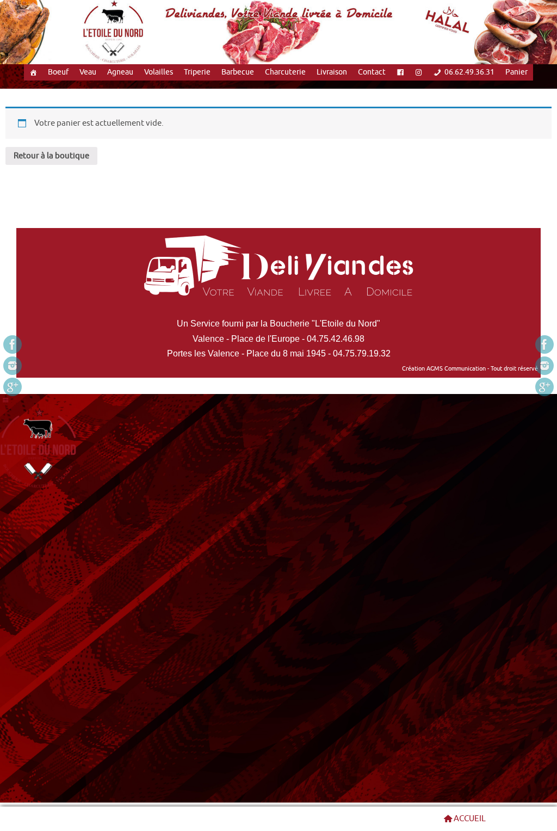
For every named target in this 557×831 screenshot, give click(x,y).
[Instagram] (12, 365)
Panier (516, 72)
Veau (87, 72)
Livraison (332, 72)
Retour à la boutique (51, 156)
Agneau (120, 72)
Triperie (197, 72)
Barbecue (237, 72)
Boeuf (58, 72)
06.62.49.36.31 (469, 72)
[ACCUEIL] (33, 72)
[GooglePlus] (12, 387)
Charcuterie (285, 72)
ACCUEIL (470, 819)
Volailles (158, 72)
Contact (372, 72)
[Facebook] (12, 344)
